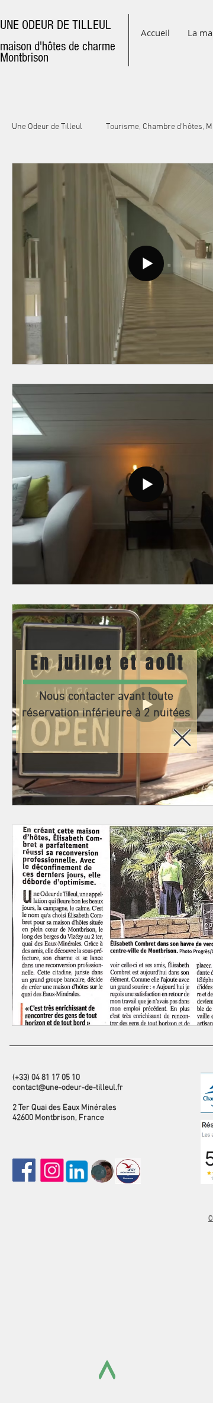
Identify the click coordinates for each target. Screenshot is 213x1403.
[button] (182, 737)
